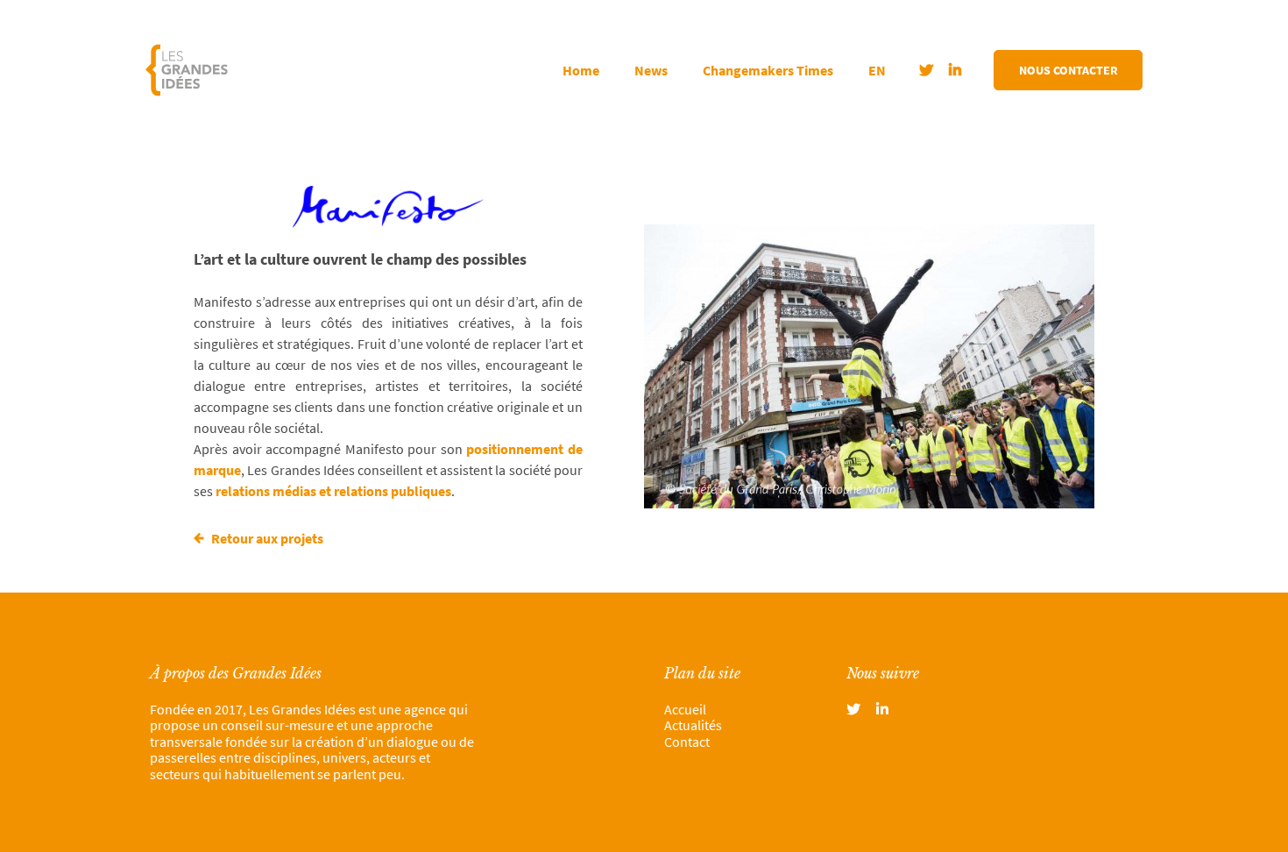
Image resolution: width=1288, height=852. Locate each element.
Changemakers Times (768, 70)
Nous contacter (1068, 70)
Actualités (693, 725)
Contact (687, 741)
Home (581, 70)
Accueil (685, 709)
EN (877, 70)
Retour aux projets (266, 538)
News (651, 70)
